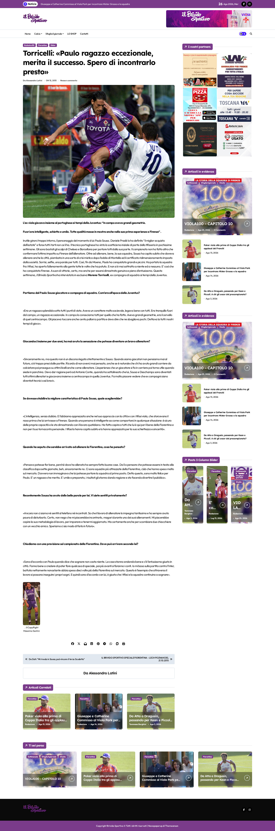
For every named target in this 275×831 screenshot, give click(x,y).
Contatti (84, 33)
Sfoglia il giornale (54, 33)
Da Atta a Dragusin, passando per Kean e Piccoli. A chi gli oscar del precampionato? (150, 722)
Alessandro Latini (103, 673)
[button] (249, 494)
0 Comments (219, 230)
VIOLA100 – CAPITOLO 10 (208, 223)
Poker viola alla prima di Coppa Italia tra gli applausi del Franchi (46, 720)
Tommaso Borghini (137, 724)
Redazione (30, 724)
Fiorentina (42, 45)
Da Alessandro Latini (32, 80)
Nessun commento (68, 80)
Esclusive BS (29, 45)
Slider (53, 45)
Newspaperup (155, 825)
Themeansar (171, 825)
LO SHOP (71, 33)
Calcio (37, 33)
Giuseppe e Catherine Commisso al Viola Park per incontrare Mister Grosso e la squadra (98, 722)
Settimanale (192, 183)
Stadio (222, 183)
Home (28, 33)
